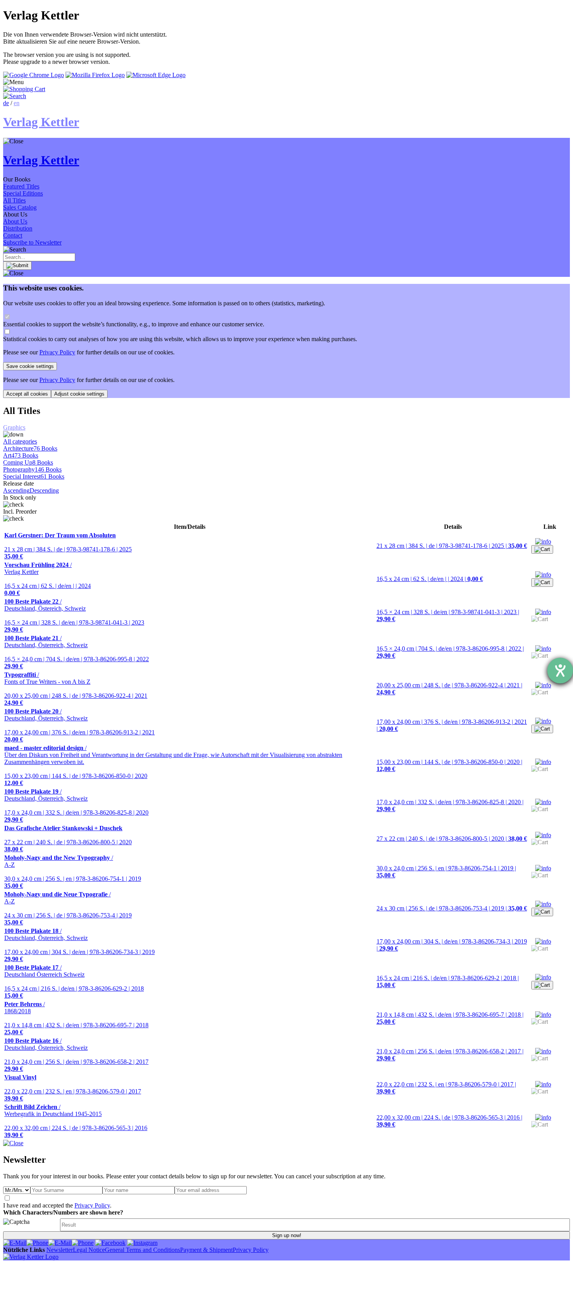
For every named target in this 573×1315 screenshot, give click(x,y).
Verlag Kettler (38, 568)
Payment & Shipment (206, 1249)
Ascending (16, 490)
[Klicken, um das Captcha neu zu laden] (30, 1224)
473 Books (24, 455)
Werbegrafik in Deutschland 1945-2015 (53, 1110)
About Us (15, 221)
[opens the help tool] (560, 670)
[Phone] (37, 1242)
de (6, 103)
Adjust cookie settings (79, 394)
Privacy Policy (57, 352)
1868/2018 (24, 1007)
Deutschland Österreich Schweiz (44, 971)
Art (7, 455)
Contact (12, 235)
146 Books (48, 469)
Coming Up (17, 462)
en (16, 103)
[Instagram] (142, 1242)
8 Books (42, 462)
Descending (44, 490)
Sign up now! (286, 1235)
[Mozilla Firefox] (95, 75)
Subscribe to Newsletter (32, 242)
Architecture (18, 448)
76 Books (45, 448)
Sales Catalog (20, 207)
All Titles (14, 200)
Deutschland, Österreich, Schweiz (46, 641)
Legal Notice (89, 1249)
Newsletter (59, 1249)
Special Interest (22, 476)
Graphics (14, 427)
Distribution (17, 228)
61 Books (52, 476)
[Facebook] (110, 1242)
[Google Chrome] (33, 75)
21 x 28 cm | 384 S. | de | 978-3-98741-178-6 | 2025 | (452, 545)
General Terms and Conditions (142, 1249)
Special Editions (23, 193)
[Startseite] (30, 1256)
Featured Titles (21, 186)
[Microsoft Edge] (156, 75)
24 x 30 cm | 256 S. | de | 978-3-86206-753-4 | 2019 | (452, 908)
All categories (20, 441)
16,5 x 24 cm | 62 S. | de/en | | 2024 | (430, 579)
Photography (19, 469)
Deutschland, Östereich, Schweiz (45, 605)
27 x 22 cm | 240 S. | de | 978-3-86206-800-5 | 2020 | (452, 838)
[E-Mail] (15, 1242)
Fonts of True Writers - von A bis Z (47, 678)
